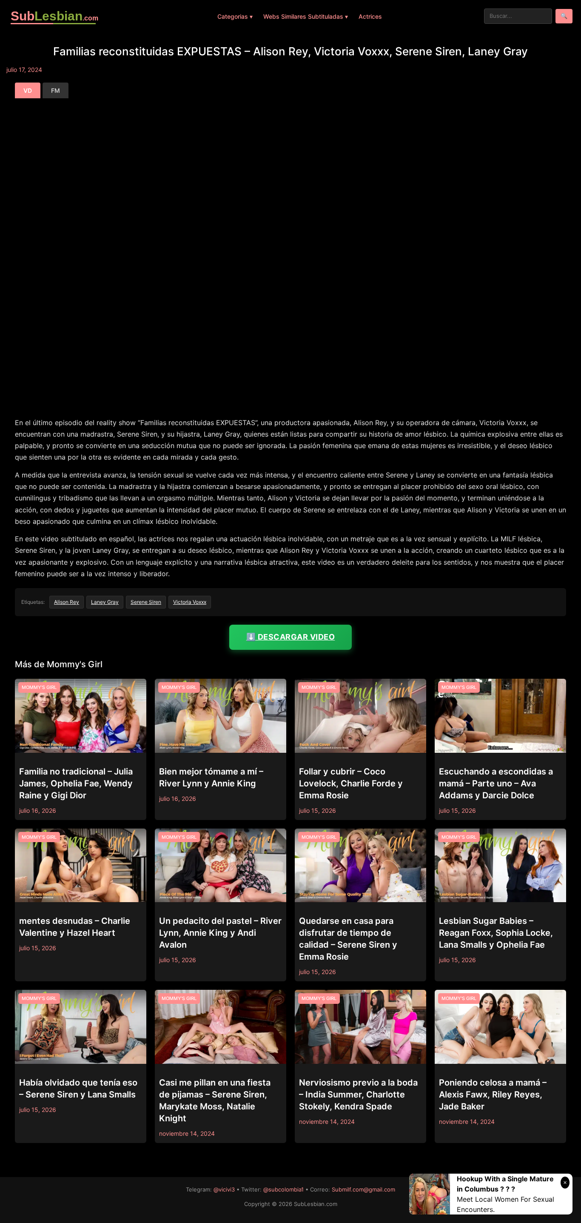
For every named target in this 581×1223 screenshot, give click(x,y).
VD (27, 90)
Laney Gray (105, 602)
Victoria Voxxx (189, 602)
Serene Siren (146, 602)
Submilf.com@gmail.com (363, 1189)
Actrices (370, 16)
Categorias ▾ (235, 16)
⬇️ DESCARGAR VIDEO (290, 636)
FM (55, 90)
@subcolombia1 (283, 1189)
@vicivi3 (224, 1189)
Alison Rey (66, 602)
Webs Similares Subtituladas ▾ (305, 16)
